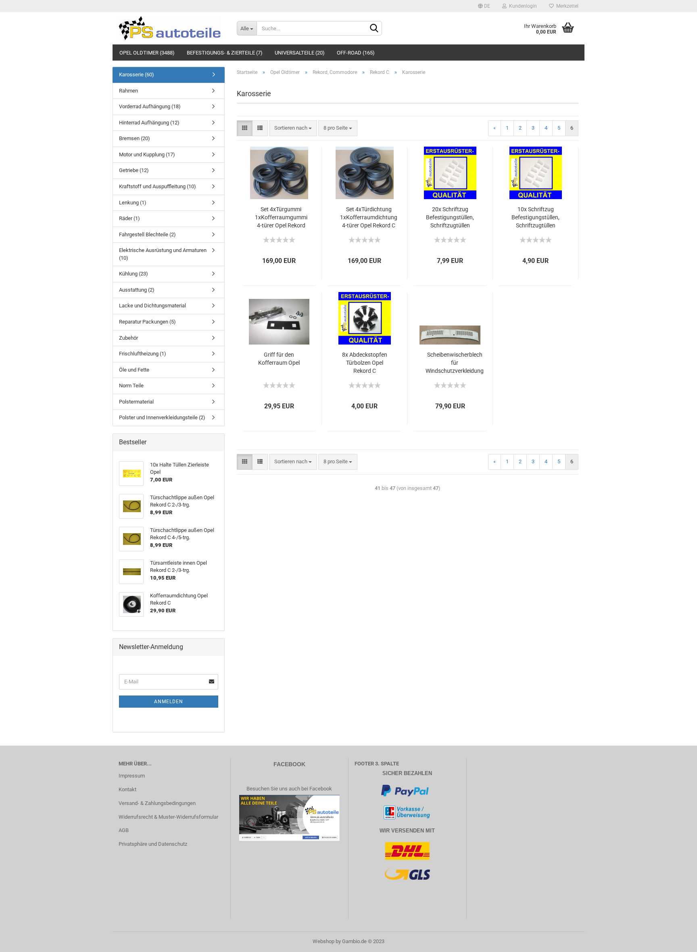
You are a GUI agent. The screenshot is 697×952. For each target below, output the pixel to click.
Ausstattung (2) (136, 290)
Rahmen (128, 91)
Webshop (323, 941)
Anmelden (168, 701)
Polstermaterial (136, 402)
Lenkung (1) (132, 203)
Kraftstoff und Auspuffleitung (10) (157, 186)
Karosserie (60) (136, 74)
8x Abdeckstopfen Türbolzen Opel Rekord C (364, 362)
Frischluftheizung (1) (142, 354)
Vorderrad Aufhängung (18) (150, 106)
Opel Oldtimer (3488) (147, 53)
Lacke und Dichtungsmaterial (152, 306)
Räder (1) (129, 218)
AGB (124, 830)
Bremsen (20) (134, 138)
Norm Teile (131, 385)
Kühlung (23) (133, 274)
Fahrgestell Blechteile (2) (147, 234)
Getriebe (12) (134, 170)
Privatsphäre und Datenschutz (153, 844)
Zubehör (128, 338)
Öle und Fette (134, 370)
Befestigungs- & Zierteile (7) (225, 53)
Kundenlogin (522, 6)
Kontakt (127, 789)
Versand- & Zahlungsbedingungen (157, 803)
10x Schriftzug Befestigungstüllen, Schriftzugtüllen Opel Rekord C (535, 217)
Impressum (132, 776)
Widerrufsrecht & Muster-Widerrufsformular (168, 817)
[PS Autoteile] (172, 28)
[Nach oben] (675, 940)
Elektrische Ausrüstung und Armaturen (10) (163, 254)
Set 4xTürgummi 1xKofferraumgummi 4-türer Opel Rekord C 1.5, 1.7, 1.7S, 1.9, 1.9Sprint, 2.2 (281, 217)
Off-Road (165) (356, 53)
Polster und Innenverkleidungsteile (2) (162, 417)
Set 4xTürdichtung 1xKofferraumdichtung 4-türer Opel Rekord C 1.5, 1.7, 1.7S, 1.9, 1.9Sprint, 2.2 (368, 217)
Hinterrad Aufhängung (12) (149, 123)
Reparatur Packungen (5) (147, 322)
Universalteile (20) (300, 53)
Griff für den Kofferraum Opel (279, 358)
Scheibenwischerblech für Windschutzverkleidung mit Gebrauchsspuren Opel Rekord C (455, 363)
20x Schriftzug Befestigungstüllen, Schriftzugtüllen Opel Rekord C (450, 217)
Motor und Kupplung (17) (147, 154)
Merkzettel (566, 6)
